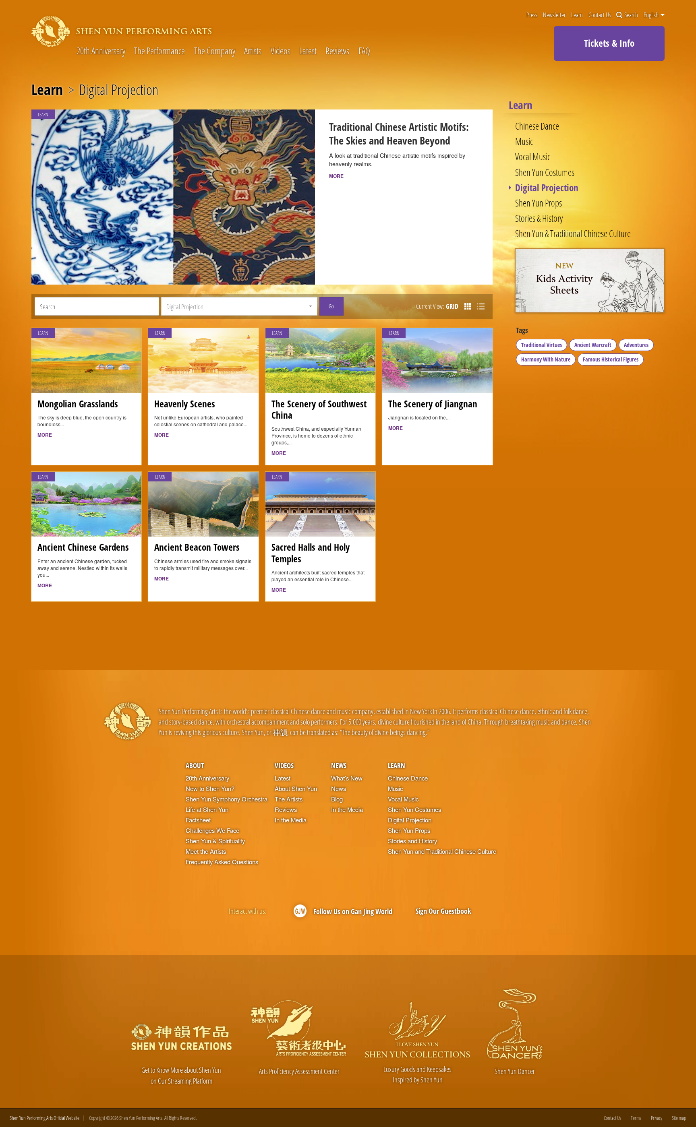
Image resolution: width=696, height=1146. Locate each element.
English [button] (652, 15)
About (195, 765)
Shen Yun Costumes (544, 172)
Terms (636, 1118)
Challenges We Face (212, 830)
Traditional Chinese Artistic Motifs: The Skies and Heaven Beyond (399, 133)
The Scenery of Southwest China (319, 409)
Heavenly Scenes (184, 404)
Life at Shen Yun (207, 809)
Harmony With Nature (545, 359)
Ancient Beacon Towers (197, 547)
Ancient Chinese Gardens (83, 547)
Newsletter (554, 15)
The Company (214, 50)
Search (631, 15)
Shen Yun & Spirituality (215, 840)
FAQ (364, 50)
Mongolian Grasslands (77, 404)
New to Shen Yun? (210, 788)
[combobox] (239, 306)
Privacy (656, 1118)
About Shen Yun (296, 788)
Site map (679, 1118)
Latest (308, 50)
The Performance (159, 50)
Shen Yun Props (538, 203)
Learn (577, 15)
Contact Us (599, 15)
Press (531, 15)
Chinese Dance (537, 126)
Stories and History (412, 840)
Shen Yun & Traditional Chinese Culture (573, 233)
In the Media (291, 820)
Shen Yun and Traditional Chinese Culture (442, 851)
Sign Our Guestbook (443, 911)
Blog (337, 799)
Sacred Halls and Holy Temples (310, 553)
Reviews (337, 50)
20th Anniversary (101, 50)
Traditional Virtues (541, 345)
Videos (280, 50)
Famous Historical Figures (610, 359)
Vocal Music (532, 156)
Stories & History (539, 218)
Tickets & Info (609, 43)
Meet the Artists (206, 851)
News (338, 765)
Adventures (636, 345)
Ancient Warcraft (592, 345)
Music (524, 141)
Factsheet (198, 820)
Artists (252, 50)
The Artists (288, 799)
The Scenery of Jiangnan (432, 404)
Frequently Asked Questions (222, 861)
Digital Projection (546, 187)
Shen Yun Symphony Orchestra (226, 799)
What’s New (346, 778)
